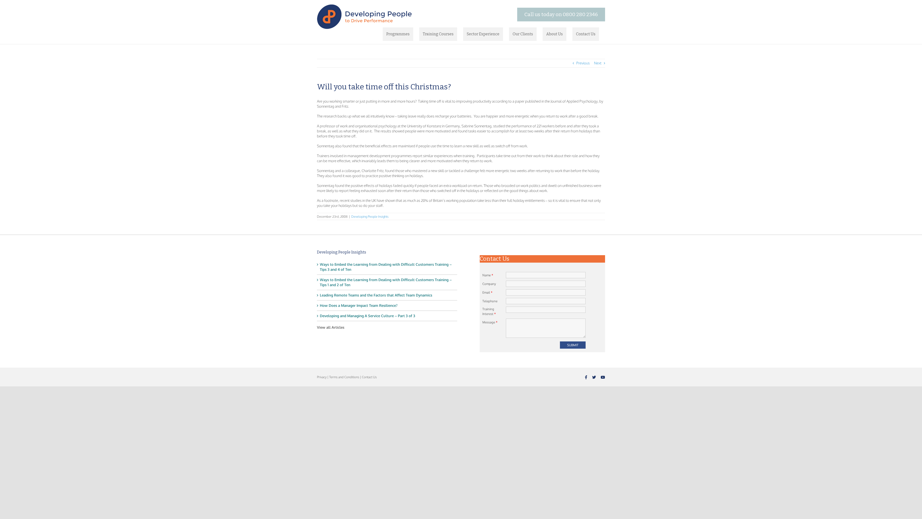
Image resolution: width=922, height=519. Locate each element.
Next (597, 63)
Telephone (489, 301)
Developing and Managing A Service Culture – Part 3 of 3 (367, 316)
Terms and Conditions (344, 377)
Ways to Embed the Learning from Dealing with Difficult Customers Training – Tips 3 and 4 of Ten (386, 267)
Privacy (322, 377)
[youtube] (603, 377)
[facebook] (586, 377)
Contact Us (369, 377)
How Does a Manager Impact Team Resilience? (359, 305)
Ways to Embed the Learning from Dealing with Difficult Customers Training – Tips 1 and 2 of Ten (386, 282)
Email (487, 292)
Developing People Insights (369, 216)
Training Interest (489, 311)
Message (489, 322)
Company (489, 284)
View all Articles (330, 327)
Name (487, 275)
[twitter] (594, 377)
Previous (583, 63)
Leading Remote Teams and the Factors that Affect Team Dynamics (376, 295)
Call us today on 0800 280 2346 (561, 14)
